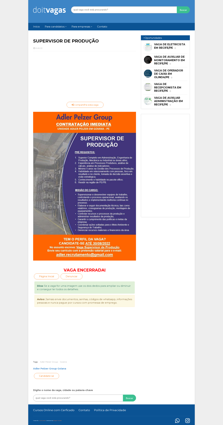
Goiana (63, 362)
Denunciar (71, 276)
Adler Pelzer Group (49, 362)
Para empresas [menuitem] (81, 26)
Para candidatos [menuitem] (54, 26)
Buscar (183, 10)
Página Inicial (46, 276)
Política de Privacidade (110, 410)
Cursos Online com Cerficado (53, 410)
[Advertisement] (84, 77)
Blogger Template (57, 420)
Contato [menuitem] (102, 26)
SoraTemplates (42, 420)
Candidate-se (46, 375)
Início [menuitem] (36, 26)
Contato (84, 410)
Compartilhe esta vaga (85, 104)
